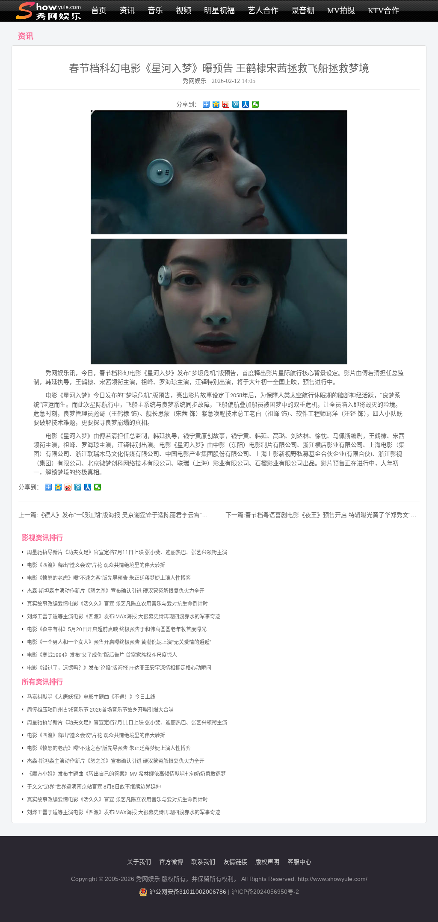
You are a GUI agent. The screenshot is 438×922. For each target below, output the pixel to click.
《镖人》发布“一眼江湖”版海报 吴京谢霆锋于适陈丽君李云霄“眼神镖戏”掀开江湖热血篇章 (157, 514)
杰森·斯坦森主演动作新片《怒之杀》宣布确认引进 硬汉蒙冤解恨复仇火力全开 (115, 591)
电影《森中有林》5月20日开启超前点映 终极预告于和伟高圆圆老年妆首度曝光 (117, 629)
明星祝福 (219, 10)
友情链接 (235, 861)
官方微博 (171, 861)
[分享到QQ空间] (216, 104)
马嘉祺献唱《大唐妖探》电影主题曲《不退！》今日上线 (91, 697)
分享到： (188, 104)
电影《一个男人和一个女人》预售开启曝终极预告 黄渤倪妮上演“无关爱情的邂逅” (119, 642)
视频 (183, 10)
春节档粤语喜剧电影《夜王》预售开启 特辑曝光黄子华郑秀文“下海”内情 (341, 514)
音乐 (155, 10)
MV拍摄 (341, 10)
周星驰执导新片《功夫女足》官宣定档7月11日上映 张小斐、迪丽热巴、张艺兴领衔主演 (127, 553)
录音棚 (302, 10)
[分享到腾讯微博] (236, 104)
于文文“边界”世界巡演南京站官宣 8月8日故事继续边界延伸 (94, 787)
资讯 (127, 10)
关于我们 (139, 861)
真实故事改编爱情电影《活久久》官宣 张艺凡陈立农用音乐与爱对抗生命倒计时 (117, 604)
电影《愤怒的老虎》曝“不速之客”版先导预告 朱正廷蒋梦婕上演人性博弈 (109, 578)
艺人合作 (263, 10)
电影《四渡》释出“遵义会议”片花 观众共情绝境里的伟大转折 (96, 565)
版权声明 (267, 861)
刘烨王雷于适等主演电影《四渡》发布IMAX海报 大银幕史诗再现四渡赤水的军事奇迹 (123, 617)
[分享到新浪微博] (226, 104)
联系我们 (203, 861)
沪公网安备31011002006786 (187, 891)
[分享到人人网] (245, 104)
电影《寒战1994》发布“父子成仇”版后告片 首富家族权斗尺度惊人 (102, 655)
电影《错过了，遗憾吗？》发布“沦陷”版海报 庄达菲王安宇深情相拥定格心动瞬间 (119, 668)
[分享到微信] (255, 104)
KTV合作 (383, 10)
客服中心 (299, 861)
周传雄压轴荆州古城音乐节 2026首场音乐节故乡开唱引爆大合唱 (100, 710)
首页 (99, 10)
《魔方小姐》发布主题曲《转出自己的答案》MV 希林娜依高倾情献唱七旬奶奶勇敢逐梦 (126, 774)
